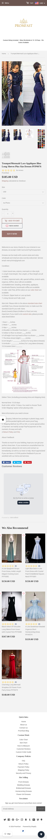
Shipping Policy (23, 770)
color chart (35, 290)
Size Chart (23, 743)
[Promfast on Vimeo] (38, 820)
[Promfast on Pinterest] (13, 820)
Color (4, 198)
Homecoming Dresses (23, 791)
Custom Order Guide (23, 752)
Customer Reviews (23, 749)
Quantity (5, 209)
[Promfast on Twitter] (5, 820)
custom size (27, 314)
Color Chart (23, 740)
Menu (7, 3)
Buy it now (12, 234)
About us (23, 725)
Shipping (5, 181)
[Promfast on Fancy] (41, 820)
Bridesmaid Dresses (23, 788)
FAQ (18, 432)
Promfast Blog (23, 731)
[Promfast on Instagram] (22, 820)
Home (4, 53)
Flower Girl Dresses (23, 794)
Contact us (23, 728)
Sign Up (41, 809)
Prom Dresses (23, 782)
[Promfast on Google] (17, 820)
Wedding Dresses (23, 785)
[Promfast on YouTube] (34, 820)
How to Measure (23, 746)
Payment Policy (23, 767)
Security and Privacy (23, 773)
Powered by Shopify (29, 826)
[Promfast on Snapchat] (26, 820)
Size (3, 187)
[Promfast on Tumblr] (30, 820)
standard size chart (35, 303)
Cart (31, 3)
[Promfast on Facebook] (9, 820)
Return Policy (8, 432)
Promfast (17, 826)
